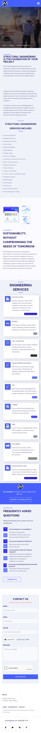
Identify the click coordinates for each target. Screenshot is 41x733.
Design (11, 45)
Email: (5, 617)
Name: (5, 606)
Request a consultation (20, 499)
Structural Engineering (23, 45)
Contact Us (12, 579)
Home (4, 45)
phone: (5, 628)
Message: (6, 645)
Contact (22, 707)
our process (12, 707)
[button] (38, 3)
